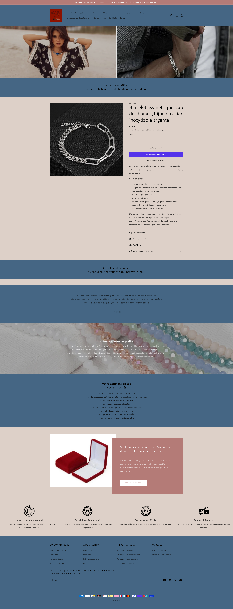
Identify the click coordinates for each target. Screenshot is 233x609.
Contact (86, 563)
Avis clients (54, 555)
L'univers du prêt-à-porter (161, 555)
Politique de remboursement (128, 555)
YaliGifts (118, 600)
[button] (94, 12)
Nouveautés (116, 312)
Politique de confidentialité (128, 559)
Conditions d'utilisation (126, 563)
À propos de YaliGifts (58, 550)
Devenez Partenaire (57, 563)
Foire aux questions (91, 559)
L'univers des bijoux (158, 550)
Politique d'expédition (125, 550)
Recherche (87, 550)
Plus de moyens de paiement (156, 160)
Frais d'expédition (146, 130)
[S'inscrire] (90, 580)
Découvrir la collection (134, 483)
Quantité (132, 134)
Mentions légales (56, 559)
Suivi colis (87, 555)
